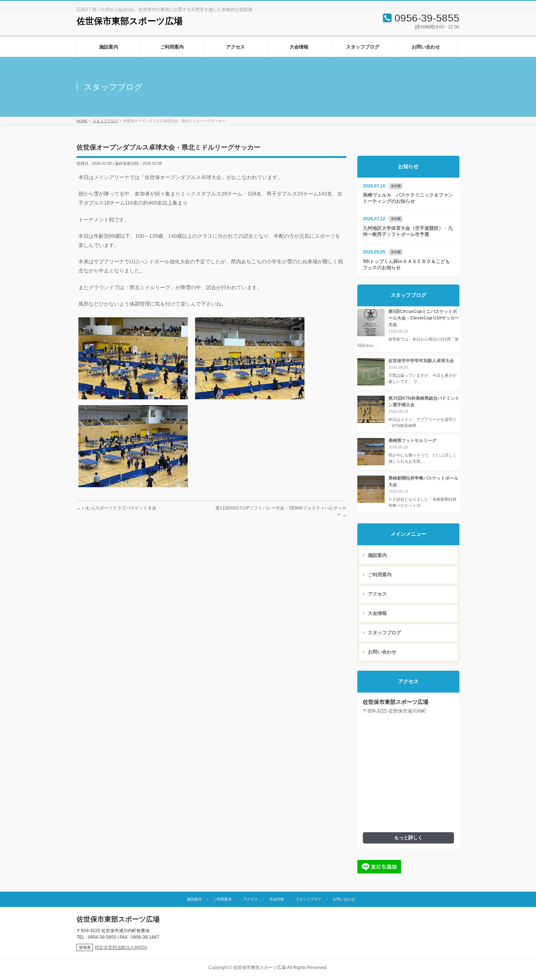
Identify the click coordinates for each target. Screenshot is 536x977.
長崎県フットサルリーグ (412, 440)
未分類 (396, 186)
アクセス (376, 594)
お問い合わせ (381, 652)
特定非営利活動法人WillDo (121, 947)
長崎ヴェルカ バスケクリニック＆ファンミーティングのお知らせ (408, 198)
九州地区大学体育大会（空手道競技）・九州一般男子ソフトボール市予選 (408, 231)
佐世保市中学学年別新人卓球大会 (421, 360)
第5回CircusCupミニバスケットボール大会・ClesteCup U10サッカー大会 (423, 318)
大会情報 (376, 613)
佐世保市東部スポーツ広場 (130, 21)
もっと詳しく (408, 837)
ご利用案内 (379, 574)
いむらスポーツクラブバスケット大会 (116, 508)
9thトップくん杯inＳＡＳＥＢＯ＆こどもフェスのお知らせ (406, 264)
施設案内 (376, 555)
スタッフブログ (383, 632)
